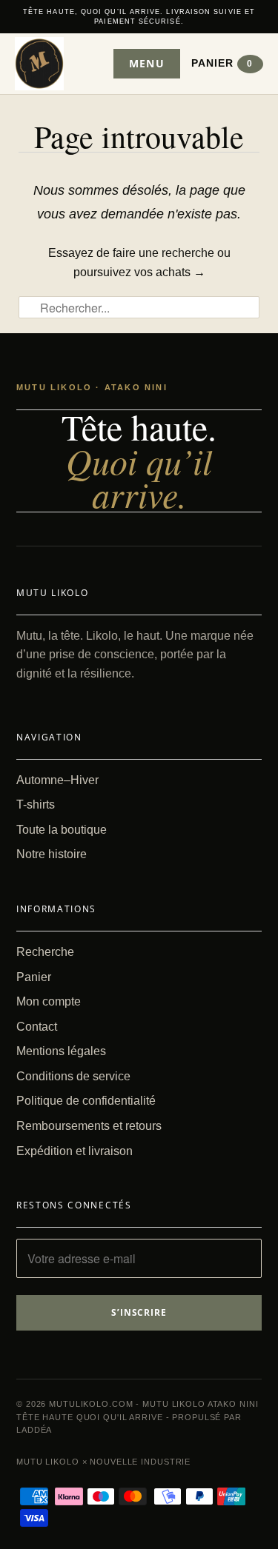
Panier (222, 63)
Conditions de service (73, 1076)
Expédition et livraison (74, 1151)
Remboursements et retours (89, 1126)
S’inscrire (139, 1312)
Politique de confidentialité (86, 1100)
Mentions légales (61, 1051)
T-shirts (35, 804)
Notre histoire (51, 854)
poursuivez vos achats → (139, 272)
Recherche (45, 952)
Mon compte (48, 1001)
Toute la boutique (61, 829)
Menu (146, 63)
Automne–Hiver (57, 780)
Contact (36, 1026)
